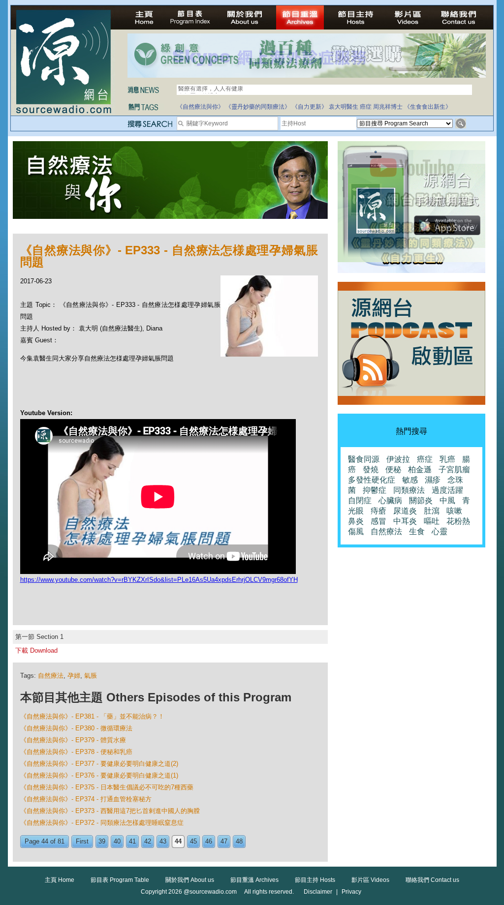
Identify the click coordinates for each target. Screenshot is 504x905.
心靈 (439, 531)
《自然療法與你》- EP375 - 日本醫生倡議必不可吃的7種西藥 (106, 787)
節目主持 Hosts (315, 879)
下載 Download (36, 650)
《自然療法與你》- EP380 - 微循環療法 (76, 728)
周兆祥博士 (388, 106)
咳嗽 (454, 511)
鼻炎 (356, 521)
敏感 (410, 480)
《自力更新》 (309, 106)
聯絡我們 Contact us (432, 879)
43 (162, 841)
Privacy (351, 891)
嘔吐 (432, 521)
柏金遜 (420, 469)
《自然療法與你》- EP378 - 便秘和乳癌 (76, 751)
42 (147, 841)
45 (193, 841)
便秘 (393, 469)
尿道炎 (405, 511)
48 (239, 841)
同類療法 (409, 490)
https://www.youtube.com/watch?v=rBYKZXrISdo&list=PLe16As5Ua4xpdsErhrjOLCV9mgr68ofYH (159, 579)
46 (208, 841)
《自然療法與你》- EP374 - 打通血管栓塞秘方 (86, 799)
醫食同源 (363, 459)
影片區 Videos (370, 879)
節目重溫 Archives (254, 879)
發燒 (370, 469)
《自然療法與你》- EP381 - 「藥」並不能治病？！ (92, 716)
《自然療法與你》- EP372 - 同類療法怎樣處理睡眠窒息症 (102, 822)
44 (178, 841)
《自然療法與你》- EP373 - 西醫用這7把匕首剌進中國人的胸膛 (110, 810)
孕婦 (73, 675)
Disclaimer (318, 891)
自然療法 (50, 675)
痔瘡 (378, 511)
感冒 (378, 521)
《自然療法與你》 (200, 106)
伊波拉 (398, 459)
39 (101, 841)
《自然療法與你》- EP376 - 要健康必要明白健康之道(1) (99, 775)
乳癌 (447, 459)
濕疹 (433, 480)
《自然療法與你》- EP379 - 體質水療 (73, 740)
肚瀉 (432, 511)
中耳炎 (405, 521)
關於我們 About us (189, 879)
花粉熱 (458, 521)
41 (132, 841)
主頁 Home (59, 879)
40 (117, 841)
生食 (417, 531)
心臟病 (390, 500)
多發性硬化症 (371, 480)
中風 (447, 500)
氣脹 (90, 675)
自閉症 (360, 500)
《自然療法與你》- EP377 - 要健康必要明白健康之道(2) (99, 763)
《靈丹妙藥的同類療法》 (257, 106)
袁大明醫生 (343, 106)
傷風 (356, 531)
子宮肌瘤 (454, 469)
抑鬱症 (374, 490)
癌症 (366, 106)
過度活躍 (447, 490)
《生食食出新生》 (427, 106)
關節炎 (421, 500)
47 (223, 841)
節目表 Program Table (120, 879)
